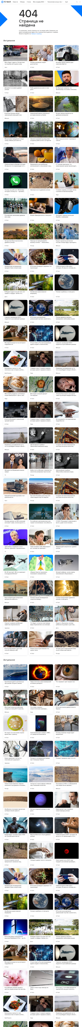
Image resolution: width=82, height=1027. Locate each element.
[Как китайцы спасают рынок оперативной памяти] (15, 694)
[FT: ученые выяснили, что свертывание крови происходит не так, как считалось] (67, 159)
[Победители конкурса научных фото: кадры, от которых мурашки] (15, 745)
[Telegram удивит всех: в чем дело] (41, 1008)
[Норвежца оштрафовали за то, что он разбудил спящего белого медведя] (67, 363)
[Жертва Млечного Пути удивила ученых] (41, 982)
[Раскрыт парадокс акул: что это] (67, 906)
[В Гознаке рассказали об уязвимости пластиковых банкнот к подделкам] (67, 669)
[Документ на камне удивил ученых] (15, 82)
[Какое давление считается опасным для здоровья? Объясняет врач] (15, 906)
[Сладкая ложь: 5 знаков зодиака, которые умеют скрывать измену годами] (41, 363)
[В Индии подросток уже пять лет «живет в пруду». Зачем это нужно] (15, 286)
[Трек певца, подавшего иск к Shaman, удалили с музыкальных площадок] (15, 541)
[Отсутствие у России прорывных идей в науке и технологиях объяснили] (41, 337)
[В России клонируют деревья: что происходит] (41, 261)
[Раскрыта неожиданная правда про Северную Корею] (41, 906)
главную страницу (36, 33)
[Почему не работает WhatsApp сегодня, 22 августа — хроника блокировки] (15, 184)
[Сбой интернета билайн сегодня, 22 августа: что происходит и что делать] (15, 159)
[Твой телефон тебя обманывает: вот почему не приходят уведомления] (41, 541)
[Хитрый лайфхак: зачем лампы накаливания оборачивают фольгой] (67, 567)
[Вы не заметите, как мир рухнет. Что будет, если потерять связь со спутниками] (41, 694)
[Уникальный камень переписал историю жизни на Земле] (41, 108)
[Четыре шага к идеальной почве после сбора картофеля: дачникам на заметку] (67, 643)
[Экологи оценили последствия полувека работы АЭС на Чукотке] (41, 133)
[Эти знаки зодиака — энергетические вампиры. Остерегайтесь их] (41, 855)
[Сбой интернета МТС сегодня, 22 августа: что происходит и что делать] (67, 982)
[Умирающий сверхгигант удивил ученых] (67, 541)
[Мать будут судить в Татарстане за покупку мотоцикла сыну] (15, 57)
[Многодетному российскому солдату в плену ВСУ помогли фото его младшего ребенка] (15, 855)
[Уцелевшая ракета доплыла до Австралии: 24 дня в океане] (15, 829)
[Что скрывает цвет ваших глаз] (67, 829)
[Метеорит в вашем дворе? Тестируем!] (41, 388)
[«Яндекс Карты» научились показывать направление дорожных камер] (41, 567)
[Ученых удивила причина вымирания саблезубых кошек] (67, 312)
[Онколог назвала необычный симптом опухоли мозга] (15, 618)
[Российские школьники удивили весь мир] (15, 210)
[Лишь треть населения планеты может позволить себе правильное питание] (41, 771)
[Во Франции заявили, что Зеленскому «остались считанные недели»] (67, 82)
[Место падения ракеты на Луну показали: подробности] (15, 669)
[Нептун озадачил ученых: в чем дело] (41, 957)
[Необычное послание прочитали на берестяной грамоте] (15, 957)
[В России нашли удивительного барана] (67, 855)
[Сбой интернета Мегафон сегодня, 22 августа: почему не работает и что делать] (67, 261)
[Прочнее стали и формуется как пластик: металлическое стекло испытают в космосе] (15, 720)
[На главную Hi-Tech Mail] (7, 2)
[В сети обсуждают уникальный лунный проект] (15, 414)
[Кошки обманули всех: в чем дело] (41, 210)
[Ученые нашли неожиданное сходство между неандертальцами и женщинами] (41, 592)
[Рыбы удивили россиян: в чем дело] (41, 82)
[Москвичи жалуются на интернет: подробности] (15, 337)
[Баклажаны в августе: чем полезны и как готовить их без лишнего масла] (15, 363)
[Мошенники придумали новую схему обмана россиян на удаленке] (15, 133)
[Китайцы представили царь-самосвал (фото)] (67, 57)
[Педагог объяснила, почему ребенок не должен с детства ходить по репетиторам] (67, 618)
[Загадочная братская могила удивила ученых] (15, 235)
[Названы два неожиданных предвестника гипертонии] (15, 261)
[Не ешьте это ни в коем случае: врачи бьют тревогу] (15, 880)
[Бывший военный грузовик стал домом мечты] (15, 490)
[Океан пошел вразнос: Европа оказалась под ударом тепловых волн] (15, 931)
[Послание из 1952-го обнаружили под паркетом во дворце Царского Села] (67, 931)
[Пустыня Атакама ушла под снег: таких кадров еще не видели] (41, 490)
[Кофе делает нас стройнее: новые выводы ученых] (67, 957)
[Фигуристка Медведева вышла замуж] (15, 465)
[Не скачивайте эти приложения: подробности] (67, 414)
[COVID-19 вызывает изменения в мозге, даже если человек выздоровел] (67, 516)
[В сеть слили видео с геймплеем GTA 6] (41, 669)
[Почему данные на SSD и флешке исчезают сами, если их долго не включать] (15, 516)
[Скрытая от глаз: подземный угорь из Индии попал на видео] (41, 720)
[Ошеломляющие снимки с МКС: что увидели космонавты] (41, 880)
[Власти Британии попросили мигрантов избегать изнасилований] (15, 592)
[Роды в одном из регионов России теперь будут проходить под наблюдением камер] (67, 235)
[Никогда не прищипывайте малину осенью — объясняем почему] (41, 235)
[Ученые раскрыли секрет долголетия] (41, 57)
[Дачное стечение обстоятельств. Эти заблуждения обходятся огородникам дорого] (67, 771)
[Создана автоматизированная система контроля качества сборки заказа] (67, 439)
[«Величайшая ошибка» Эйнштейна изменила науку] (41, 439)
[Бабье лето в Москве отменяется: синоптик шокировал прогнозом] (41, 465)
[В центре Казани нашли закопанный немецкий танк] (15, 108)
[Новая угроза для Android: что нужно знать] (41, 643)
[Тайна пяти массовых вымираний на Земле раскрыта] (41, 829)
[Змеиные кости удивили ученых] (41, 184)
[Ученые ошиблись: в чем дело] (67, 286)
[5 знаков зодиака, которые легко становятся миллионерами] (67, 184)
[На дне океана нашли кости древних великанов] (67, 108)
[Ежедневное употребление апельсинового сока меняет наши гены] (41, 159)
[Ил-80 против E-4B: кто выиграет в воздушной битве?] (15, 567)
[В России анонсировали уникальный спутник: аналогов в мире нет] (41, 312)
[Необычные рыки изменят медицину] (41, 286)
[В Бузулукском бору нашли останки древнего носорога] (67, 745)
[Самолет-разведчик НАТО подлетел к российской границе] (15, 312)
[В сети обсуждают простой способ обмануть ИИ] (15, 643)
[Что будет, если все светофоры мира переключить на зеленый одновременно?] (41, 618)
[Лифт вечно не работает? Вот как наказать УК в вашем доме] (15, 771)
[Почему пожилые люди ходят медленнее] (67, 880)
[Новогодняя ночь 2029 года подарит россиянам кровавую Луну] (67, 1008)
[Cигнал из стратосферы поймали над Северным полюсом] (41, 931)
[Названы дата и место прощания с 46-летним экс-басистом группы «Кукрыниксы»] (67, 720)
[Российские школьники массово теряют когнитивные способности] (41, 516)
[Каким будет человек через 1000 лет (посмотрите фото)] (15, 982)
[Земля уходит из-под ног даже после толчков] (41, 745)
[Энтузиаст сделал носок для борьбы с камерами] (67, 210)
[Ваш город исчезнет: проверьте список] (67, 133)
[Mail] (2, 2)
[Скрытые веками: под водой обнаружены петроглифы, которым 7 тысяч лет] (15, 796)
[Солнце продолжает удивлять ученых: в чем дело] (67, 592)
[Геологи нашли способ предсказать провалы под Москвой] (15, 1008)
